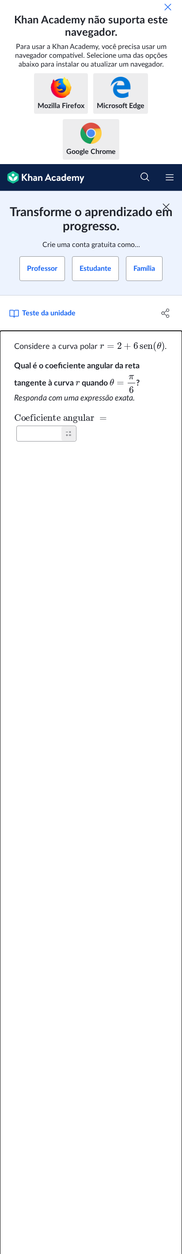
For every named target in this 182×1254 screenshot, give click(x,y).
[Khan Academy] (42, 178)
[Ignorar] (168, 7)
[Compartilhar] (165, 313)
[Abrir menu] (169, 177)
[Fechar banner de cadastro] (166, 207)
